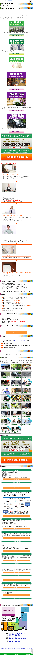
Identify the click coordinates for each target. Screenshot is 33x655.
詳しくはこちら (16, 332)
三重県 (16, 635)
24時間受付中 (16, 654)
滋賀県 (19, 638)
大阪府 (10, 638)
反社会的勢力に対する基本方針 (27, 648)
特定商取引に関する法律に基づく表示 (8, 600)
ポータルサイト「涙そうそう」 (20, 340)
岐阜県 (13, 635)
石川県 (13, 637)
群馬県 (10, 634)
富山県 (10, 637)
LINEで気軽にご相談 (27, 654)
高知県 (19, 641)
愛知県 (10, 635)
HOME (1, 648)
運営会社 (3, 648)
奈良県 (21, 638)
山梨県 (19, 634)
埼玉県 (17, 633)
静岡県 (19, 635)
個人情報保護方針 (8, 648)
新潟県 (13, 634)
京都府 (13, 638)
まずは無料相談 (5, 654)
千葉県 (19, 633)
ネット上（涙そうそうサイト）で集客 (11, 174)
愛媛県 (10, 641)
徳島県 (16, 641)
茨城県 (22, 633)
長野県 (16, 634)
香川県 (13, 641)
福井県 (16, 637)
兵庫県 (16, 638)
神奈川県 (13, 633)
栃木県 (25, 633)
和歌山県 (24, 638)
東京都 (10, 633)
